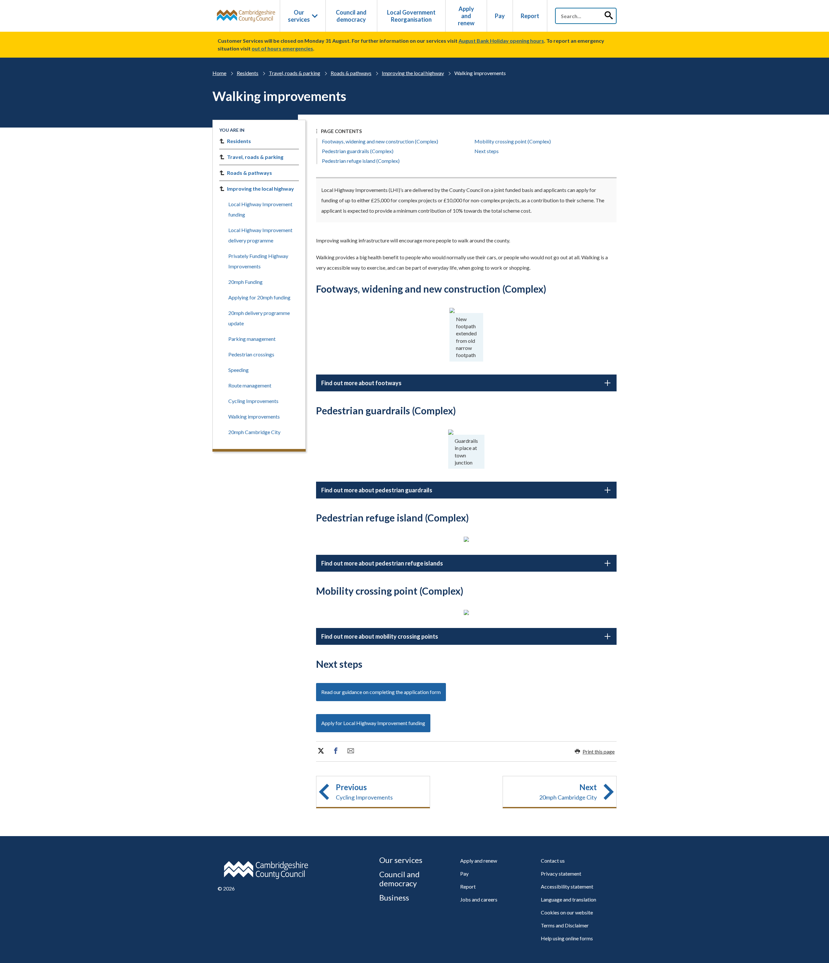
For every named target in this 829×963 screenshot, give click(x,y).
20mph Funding (245, 282)
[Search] (608, 16)
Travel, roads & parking (294, 73)
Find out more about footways (361, 382)
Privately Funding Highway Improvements (258, 261)
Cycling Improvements (253, 401)
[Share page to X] (321, 751)
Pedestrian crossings (251, 354)
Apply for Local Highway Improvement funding (373, 723)
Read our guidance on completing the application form (381, 692)
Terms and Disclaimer (565, 925)
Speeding (238, 370)
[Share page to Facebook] (336, 751)
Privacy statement (561, 873)
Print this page (599, 751)
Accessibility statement (567, 886)
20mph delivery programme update (259, 318)
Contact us (553, 860)
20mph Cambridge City (254, 432)
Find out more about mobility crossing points (379, 636)
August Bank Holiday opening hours (501, 41)
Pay (500, 15)
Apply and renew (466, 16)
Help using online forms (567, 938)
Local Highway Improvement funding (260, 209)
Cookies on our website (567, 912)
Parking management (252, 339)
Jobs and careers (478, 899)
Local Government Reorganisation (411, 16)
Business (394, 897)
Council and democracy (351, 16)
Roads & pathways (351, 73)
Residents (247, 73)
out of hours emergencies (282, 48)
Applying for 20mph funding (259, 297)
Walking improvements (254, 416)
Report (530, 15)
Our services (299, 16)
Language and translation (568, 899)
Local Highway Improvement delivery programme (260, 235)
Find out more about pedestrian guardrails (376, 490)
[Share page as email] (351, 751)
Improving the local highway (413, 73)
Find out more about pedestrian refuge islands (382, 563)
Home (219, 73)
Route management (249, 385)
